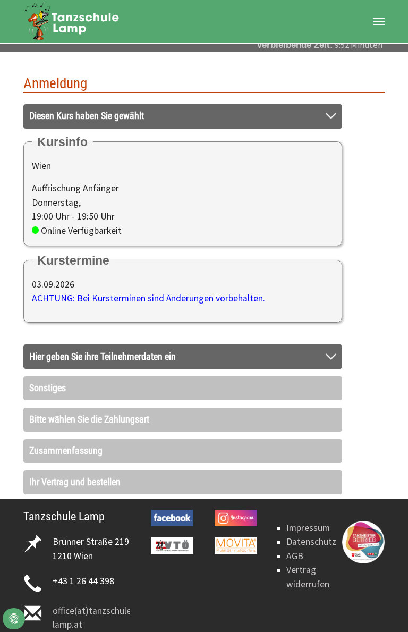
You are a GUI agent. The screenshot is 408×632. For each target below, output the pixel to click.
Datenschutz (311, 541)
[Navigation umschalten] (379, 21)
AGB (294, 556)
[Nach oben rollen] (383, 607)
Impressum (308, 528)
